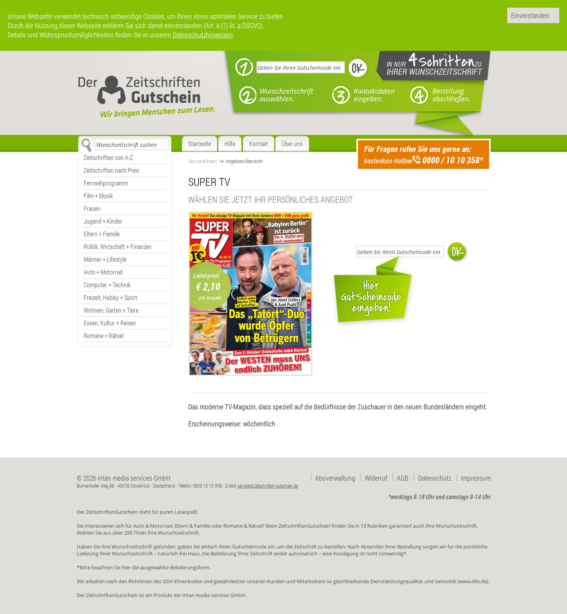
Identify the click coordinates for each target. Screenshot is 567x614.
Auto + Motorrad (103, 272)
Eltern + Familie (102, 234)
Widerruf (376, 477)
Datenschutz (434, 477)
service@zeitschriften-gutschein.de (268, 486)
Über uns (292, 144)
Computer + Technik (107, 285)
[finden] (86, 145)
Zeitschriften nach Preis (111, 170)
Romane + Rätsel (103, 335)
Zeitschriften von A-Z (108, 157)
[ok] (357, 68)
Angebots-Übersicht (244, 161)
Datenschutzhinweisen (203, 34)
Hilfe (229, 144)
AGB (402, 477)
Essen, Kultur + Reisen (110, 323)
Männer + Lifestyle (105, 259)
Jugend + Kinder (103, 221)
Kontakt (258, 144)
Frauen (92, 208)
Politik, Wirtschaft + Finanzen (118, 246)
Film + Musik (98, 196)
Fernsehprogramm (106, 183)
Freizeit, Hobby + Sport (110, 297)
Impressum (476, 477)
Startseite (199, 144)
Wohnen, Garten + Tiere (111, 310)
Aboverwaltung (335, 477)
